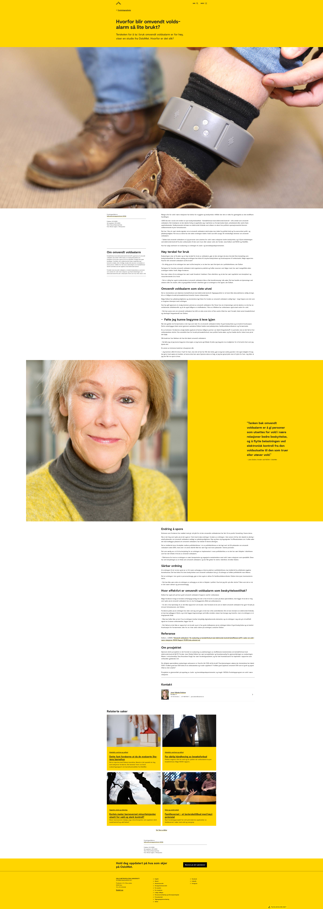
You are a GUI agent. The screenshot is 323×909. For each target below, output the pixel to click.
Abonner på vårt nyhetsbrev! (195, 865)
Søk (194, 3)
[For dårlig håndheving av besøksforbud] (189, 731)
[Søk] (197, 3)
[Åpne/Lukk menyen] (206, 3)
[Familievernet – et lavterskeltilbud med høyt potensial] (189, 788)
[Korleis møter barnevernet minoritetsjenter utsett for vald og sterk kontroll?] (134, 788)
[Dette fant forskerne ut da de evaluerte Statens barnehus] (134, 731)
